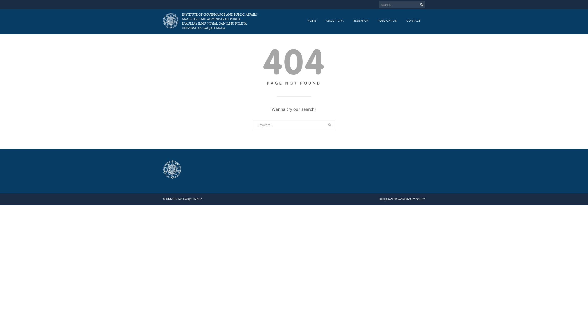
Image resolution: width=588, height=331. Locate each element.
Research (360, 20)
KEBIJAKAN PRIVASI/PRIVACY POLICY (402, 199)
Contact (413, 20)
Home (312, 20)
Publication (387, 20)
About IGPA (335, 20)
